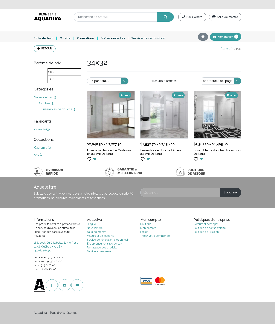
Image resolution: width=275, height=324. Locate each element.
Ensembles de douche (58, 109)
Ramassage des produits (102, 247)
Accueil (225, 48)
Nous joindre (194, 16)
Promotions (85, 38)
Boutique (145, 224)
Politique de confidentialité (210, 227)
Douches (46, 103)
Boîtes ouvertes (113, 38)
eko (38, 154)
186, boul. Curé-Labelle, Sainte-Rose (56, 242)
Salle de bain (43, 38)
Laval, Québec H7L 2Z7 (48, 246)
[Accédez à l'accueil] (40, 285)
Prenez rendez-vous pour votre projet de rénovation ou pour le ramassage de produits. (137, 4)
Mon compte (148, 227)
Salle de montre (227, 16)
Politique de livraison (206, 231)
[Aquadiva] (51, 17)
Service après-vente (99, 251)
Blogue (91, 224)
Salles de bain (45, 97)
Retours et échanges (206, 224)
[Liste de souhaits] (203, 37)
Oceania (42, 129)
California (42, 147)
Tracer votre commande (155, 235)
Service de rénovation (148, 38)
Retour (46, 48)
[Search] (165, 17)
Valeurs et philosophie (100, 235)
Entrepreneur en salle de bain (105, 243)
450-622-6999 (42, 250)
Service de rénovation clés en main (108, 239)
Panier (144, 231)
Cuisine (65, 38)
